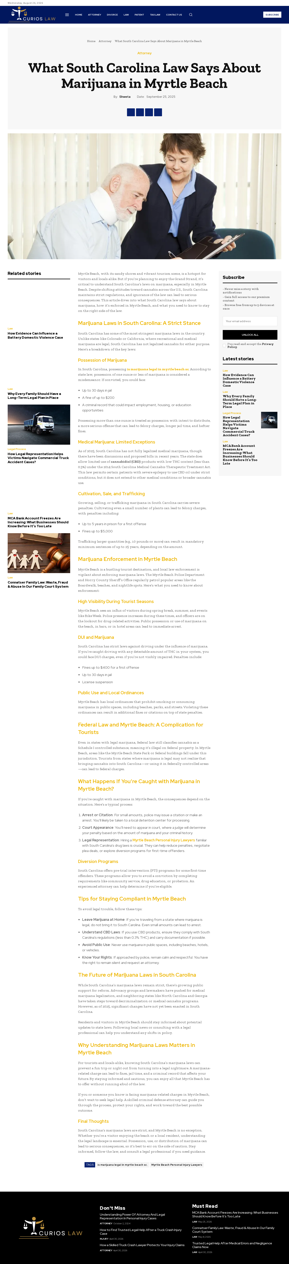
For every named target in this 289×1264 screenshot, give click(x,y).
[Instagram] (269, 3)
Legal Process (17, 449)
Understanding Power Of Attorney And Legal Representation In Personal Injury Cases (132, 1216)
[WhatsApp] (158, 112)
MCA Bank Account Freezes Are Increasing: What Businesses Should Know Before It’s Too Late (38, 522)
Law (10, 328)
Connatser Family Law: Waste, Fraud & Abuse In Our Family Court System (38, 584)
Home (91, 41)
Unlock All (250, 335)
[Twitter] (274, 3)
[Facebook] (264, 3)
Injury (104, 1238)
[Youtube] (279, 3)
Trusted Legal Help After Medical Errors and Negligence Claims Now (232, 1245)
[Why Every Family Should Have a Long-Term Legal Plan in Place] (39, 364)
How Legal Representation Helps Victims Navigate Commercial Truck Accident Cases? (38, 458)
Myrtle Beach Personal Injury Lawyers (176, 1164)
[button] (190, 14)
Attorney (104, 41)
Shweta (125, 97)
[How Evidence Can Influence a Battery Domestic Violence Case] (39, 304)
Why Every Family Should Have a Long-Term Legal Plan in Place (34, 396)
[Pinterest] (149, 112)
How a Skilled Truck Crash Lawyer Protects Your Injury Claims (142, 1245)
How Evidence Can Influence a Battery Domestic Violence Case (35, 335)
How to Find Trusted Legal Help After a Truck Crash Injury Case (140, 1232)
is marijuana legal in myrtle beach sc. (122, 1164)
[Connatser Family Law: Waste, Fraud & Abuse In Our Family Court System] (39, 553)
